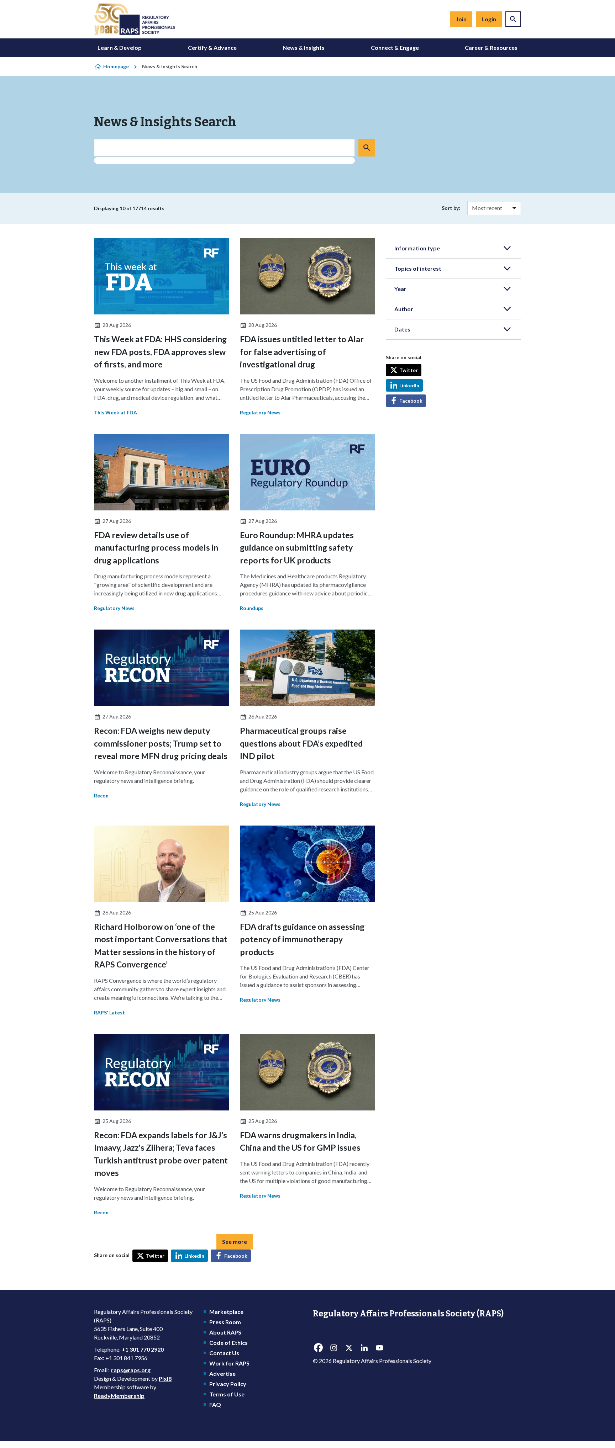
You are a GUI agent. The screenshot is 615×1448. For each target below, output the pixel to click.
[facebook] (318, 1347)
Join (461, 19)
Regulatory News (260, 412)
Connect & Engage (395, 47)
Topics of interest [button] (417, 268)
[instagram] (333, 1347)
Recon (101, 795)
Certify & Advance (212, 47)
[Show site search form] (513, 19)
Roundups (251, 608)
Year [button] (400, 288)
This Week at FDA (115, 412)
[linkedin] (364, 1347)
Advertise (222, 1373)
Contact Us (224, 1352)
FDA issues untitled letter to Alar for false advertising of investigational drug (302, 351)
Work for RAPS (229, 1363)
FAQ (215, 1404)
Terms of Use (227, 1394)
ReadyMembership (119, 1395)
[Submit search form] (366, 148)
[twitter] (348, 1347)
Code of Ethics (228, 1342)
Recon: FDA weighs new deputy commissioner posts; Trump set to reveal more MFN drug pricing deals (160, 743)
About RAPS (225, 1332)
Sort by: (451, 208)
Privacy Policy (227, 1383)
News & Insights (304, 47)
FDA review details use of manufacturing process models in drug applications (156, 547)
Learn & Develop (120, 47)
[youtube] (379, 1347)
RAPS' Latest (109, 1012)
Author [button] (403, 309)
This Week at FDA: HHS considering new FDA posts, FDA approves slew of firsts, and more (160, 351)
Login (489, 19)
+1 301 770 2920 (143, 1349)
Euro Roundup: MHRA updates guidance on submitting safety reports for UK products (297, 547)
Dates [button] (402, 329)
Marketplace (226, 1311)
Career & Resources (491, 47)
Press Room (225, 1322)
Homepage (116, 66)
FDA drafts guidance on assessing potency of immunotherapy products (302, 939)
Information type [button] (417, 248)
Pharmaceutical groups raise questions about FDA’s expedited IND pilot (301, 743)
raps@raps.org (131, 1370)
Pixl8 (165, 1378)
